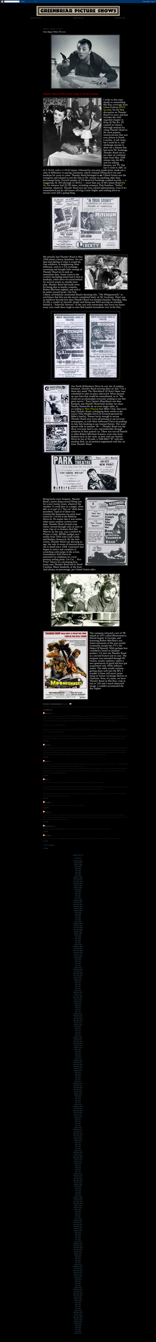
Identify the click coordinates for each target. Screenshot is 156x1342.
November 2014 (78, 1064)
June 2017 (78, 1123)
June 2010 (78, 963)
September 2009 (78, 946)
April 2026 (78, 1325)
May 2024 (78, 1282)
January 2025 (78, 1297)
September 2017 (78, 1129)
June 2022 (78, 1238)
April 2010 (78, 960)
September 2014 (78, 1061)
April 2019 (78, 1165)
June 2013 (78, 1032)
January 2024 (78, 1274)
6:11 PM (45, 775)
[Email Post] (70, 704)
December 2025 (78, 1318)
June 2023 (78, 1261)
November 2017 (78, 1133)
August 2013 (78, 1036)
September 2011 (78, 992)
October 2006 (78, 880)
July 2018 (78, 1148)
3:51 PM (45, 841)
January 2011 (78, 977)
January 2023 (78, 1251)
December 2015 (78, 1089)
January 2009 (78, 931)
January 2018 (78, 1137)
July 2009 (78, 943)
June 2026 (78, 1329)
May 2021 (78, 1213)
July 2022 (78, 1240)
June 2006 (78, 872)
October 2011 (78, 994)
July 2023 (78, 1262)
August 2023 (78, 1264)
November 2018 (78, 1156)
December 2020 (78, 1203)
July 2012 (78, 1011)
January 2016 (78, 1091)
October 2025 (78, 1314)
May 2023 (78, 1259)
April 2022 (78, 1234)
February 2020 (78, 1184)
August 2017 (78, 1127)
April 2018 (78, 1143)
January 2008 (78, 908)
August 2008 (78, 922)
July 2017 (78, 1125)
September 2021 (78, 1221)
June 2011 (78, 986)
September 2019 (78, 1175)
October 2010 (78, 971)
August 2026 (78, 1333)
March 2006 (78, 866)
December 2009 (78, 952)
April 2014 (78, 1051)
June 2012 (78, 1009)
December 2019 (78, 1181)
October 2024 (78, 1291)
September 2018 (78, 1152)
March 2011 (78, 981)
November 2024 (78, 1293)
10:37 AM (45, 740)
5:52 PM (45, 831)
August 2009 (78, 944)
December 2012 (78, 1021)
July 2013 (78, 1034)
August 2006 (78, 876)
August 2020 (78, 1196)
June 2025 (78, 1306)
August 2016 (78, 1104)
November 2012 (78, 1019)
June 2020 (78, 1192)
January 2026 (78, 1320)
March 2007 (78, 889)
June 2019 (78, 1169)
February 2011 (78, 979)
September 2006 (78, 878)
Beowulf (47, 835)
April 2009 (78, 937)
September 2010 (78, 969)
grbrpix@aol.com (78, 18)
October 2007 (78, 903)
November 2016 (78, 1110)
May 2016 (78, 1099)
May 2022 (78, 1236)
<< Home (45, 848)
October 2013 (78, 1040)
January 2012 (78, 1000)
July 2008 (78, 920)
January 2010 (78, 954)
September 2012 (78, 1015)
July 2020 (78, 1194)
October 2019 (78, 1177)
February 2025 (78, 1299)
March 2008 (78, 912)
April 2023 (78, 1257)
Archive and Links (36, 18)
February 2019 (78, 1162)
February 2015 (78, 1070)
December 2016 (78, 1112)
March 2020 (78, 1186)
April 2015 (78, 1074)
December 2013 (78, 1043)
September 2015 (78, 1083)
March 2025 (78, 1301)
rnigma (47, 761)
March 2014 (78, 1049)
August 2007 (78, 899)
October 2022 (78, 1245)
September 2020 (78, 1198)
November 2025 (78, 1316)
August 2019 (78, 1173)
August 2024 (78, 1287)
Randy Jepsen (49, 826)
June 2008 (78, 918)
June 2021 (78, 1215)
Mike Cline (48, 713)
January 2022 (78, 1228)
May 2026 (78, 1327)
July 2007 (78, 897)
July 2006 (78, 874)
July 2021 (78, 1217)
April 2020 (78, 1188)
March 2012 (78, 1003)
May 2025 (78, 1304)
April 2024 (78, 1280)
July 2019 (78, 1171)
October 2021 (78, 1223)
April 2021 (78, 1211)
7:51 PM (45, 821)
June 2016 (78, 1101)
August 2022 (78, 1242)
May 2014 (78, 1053)
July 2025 (78, 1308)
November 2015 (78, 1087)
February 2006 (78, 864)
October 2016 (78, 1108)
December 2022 (78, 1249)
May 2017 (78, 1122)
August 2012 (78, 1013)
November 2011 (78, 996)
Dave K (47, 745)
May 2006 (78, 870)
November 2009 (78, 950)
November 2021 (78, 1224)
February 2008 (78, 910)
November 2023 (78, 1270)
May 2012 (78, 1007)
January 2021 (78, 1205)
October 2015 (78, 1085)
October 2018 (78, 1154)
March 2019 (78, 1163)
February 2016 (78, 1093)
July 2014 (78, 1057)
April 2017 (78, 1120)
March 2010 (78, 958)
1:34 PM (45, 757)
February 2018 (78, 1139)
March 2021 (78, 1209)
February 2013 (78, 1024)
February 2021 (78, 1207)
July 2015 (78, 1080)
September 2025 (78, 1312)
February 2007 (78, 887)
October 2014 (78, 1063)
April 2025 (78, 1302)
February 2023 (78, 1253)
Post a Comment (49, 845)
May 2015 (78, 1076)
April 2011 (78, 983)
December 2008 (78, 929)
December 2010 (78, 975)
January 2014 (78, 1045)
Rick (46, 780)
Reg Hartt (48, 802)
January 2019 (78, 1160)
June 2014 (78, 1055)
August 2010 (78, 967)
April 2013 (78, 1028)
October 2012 (78, 1017)
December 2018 (78, 1158)
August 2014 (78, 1059)
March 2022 (78, 1232)
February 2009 (78, 933)
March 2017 (78, 1118)
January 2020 (78, 1183)
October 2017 (78, 1131)
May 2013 (78, 1030)
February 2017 (78, 1116)
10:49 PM (46, 807)
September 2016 (78, 1106)
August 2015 (78, 1082)
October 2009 (78, 948)
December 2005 (78, 861)
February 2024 (78, 1276)
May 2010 (78, 962)
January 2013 (78, 1023)
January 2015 (78, 1068)
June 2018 (78, 1146)
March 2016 (78, 1095)
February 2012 (78, 1002)
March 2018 (78, 1141)
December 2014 (78, 1066)
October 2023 (78, 1268)
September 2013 (78, 1038)
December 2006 (78, 884)
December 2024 (78, 1295)
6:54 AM (65, 704)
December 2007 (78, 906)
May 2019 (78, 1167)
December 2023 (78, 1272)
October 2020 (78, 1200)
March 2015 (78, 1072)
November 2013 (78, 1042)
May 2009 (78, 939)
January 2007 (78, 885)
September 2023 (78, 1266)
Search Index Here (120, 18)
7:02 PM (45, 798)
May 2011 (78, 984)
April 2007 (78, 891)
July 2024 (78, 1285)
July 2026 (78, 1331)
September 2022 (78, 1243)
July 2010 (78, 965)
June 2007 (78, 895)
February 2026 (78, 1322)
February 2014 (78, 1047)
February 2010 (78, 956)
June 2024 (78, 1283)
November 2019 (78, 1179)
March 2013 (78, 1026)
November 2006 (78, 882)
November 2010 (78, 973)
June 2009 (78, 941)
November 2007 (78, 904)
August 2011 (78, 990)
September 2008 (78, 924)
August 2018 (78, 1150)
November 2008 (78, 927)
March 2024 (78, 1278)
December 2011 (78, 998)
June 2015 (78, 1078)
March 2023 (78, 1255)
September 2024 (78, 1289)
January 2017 (78, 1114)
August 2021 (78, 1219)
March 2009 (78, 935)
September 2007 (78, 901)
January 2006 (78, 863)
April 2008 (78, 914)
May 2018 (78, 1144)
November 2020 (78, 1202)
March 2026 (78, 1323)
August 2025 (78, 1310)
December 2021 (78, 1226)
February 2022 (78, 1230)
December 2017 (78, 1135)
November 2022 (78, 1247)
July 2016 (78, 1103)
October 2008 (78, 925)
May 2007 (78, 893)
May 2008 (78, 916)
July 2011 (78, 988)
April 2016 (78, 1097)
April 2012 (78, 1005)
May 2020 (78, 1190)
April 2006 (78, 868)
